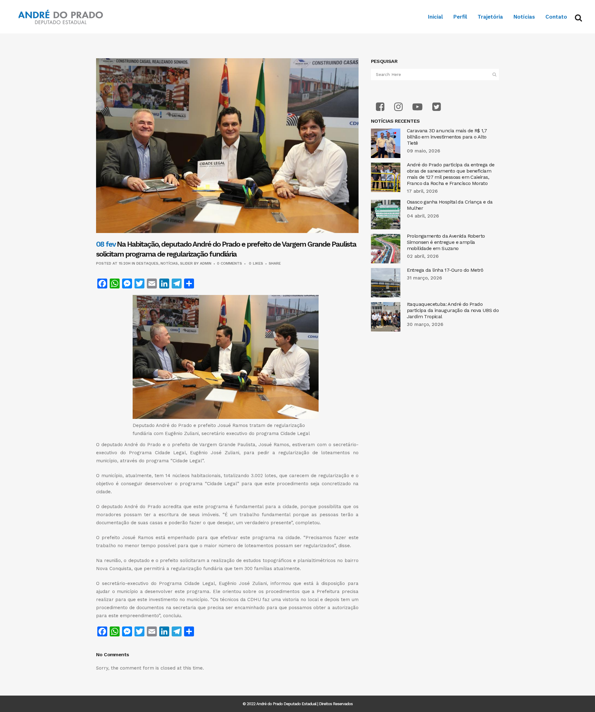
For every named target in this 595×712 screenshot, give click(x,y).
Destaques (147, 263)
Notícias (169, 263)
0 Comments (229, 263)
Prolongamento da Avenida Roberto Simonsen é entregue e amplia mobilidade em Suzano (446, 242)
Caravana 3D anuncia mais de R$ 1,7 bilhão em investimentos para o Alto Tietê (447, 137)
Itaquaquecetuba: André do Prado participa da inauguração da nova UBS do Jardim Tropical (453, 310)
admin (205, 263)
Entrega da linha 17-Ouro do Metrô (445, 270)
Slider (186, 263)
